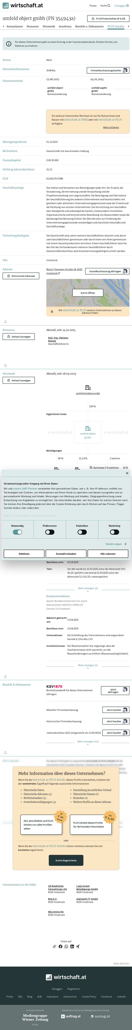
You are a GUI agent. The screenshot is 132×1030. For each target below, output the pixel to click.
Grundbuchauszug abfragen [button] (105, 271)
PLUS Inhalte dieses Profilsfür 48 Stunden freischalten (92, 821)
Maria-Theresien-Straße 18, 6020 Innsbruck (64, 271)
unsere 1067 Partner (25, 488)
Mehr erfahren (111, 127)
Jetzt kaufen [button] (114, 709)
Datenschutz (70, 996)
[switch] (49, 532)
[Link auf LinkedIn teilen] (72, 947)
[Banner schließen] (127, 473)
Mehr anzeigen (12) (88, 741)
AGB (39, 996)
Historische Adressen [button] (23, 275)
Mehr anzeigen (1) (88, 665)
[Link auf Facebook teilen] (60, 947)
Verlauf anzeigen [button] (21, 336)
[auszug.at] (100, 1017)
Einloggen (57, 988)
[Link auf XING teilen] (78, 947)
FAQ (20, 996)
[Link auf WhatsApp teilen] (66, 947)
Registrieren (73, 988)
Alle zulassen (107, 553)
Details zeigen (114, 544)
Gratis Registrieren (66, 860)
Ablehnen (24, 553)
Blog (29, 996)
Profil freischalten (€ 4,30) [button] (110, 18)
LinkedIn (121, 996)
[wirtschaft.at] (23, 6)
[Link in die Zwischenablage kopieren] (54, 947)
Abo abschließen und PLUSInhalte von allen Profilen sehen (43, 822)
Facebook (106, 996)
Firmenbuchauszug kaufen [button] (106, 70)
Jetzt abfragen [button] (113, 691)
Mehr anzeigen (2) (88, 588)
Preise (9, 996)
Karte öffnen (88, 292)
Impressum (52, 996)
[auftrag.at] (70, 1017)
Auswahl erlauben (66, 553)
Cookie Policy (89, 996)
